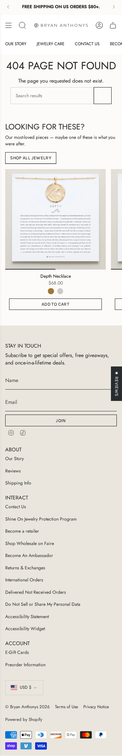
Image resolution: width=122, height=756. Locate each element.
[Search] (103, 95)
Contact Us (15, 506)
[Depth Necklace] (55, 219)
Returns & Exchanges (25, 567)
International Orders (24, 580)
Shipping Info (18, 483)
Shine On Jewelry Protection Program (41, 519)
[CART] (113, 25)
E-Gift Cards (17, 652)
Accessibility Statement (27, 616)
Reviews (13, 471)
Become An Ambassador (29, 555)
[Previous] (8, 7)
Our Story (14, 458)
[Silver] (60, 291)
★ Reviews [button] (116, 383)
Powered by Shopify (23, 719)
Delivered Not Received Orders (35, 592)
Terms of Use (66, 707)
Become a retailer (22, 531)
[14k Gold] (51, 291)
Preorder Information (25, 664)
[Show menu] (8, 25)
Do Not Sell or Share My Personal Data (42, 604)
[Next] (114, 7)
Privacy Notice (96, 707)
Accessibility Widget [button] (25, 628)
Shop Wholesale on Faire (29, 543)
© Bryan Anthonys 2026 (27, 707)
